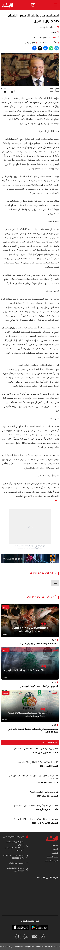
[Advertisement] (30, 526)
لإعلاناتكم (54, 853)
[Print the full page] (12, 90)
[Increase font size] (57, 90)
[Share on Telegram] (56, 48)
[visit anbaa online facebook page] (18, 936)
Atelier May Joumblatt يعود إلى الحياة (39, 643)
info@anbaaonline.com (16, 863)
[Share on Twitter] (40, 48)
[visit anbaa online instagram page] (41, 936)
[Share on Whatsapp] (51, 48)
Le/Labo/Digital (53, 946)
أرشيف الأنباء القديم (51, 860)
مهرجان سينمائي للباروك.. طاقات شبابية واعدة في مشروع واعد (33, 730)
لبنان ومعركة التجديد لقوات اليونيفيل (39, 686)
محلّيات (54, 42)
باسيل (55, 583)
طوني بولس (30, 42)
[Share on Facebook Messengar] (45, 48)
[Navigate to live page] (33, 5)
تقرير (54, 639)
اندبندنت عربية (43, 42)
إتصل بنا (55, 849)
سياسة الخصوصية (52, 856)
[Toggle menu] (55, 5)
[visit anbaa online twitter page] (26, 936)
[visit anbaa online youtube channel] (34, 936)
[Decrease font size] (51, 90)
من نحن (55, 845)
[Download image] (3, 83)
